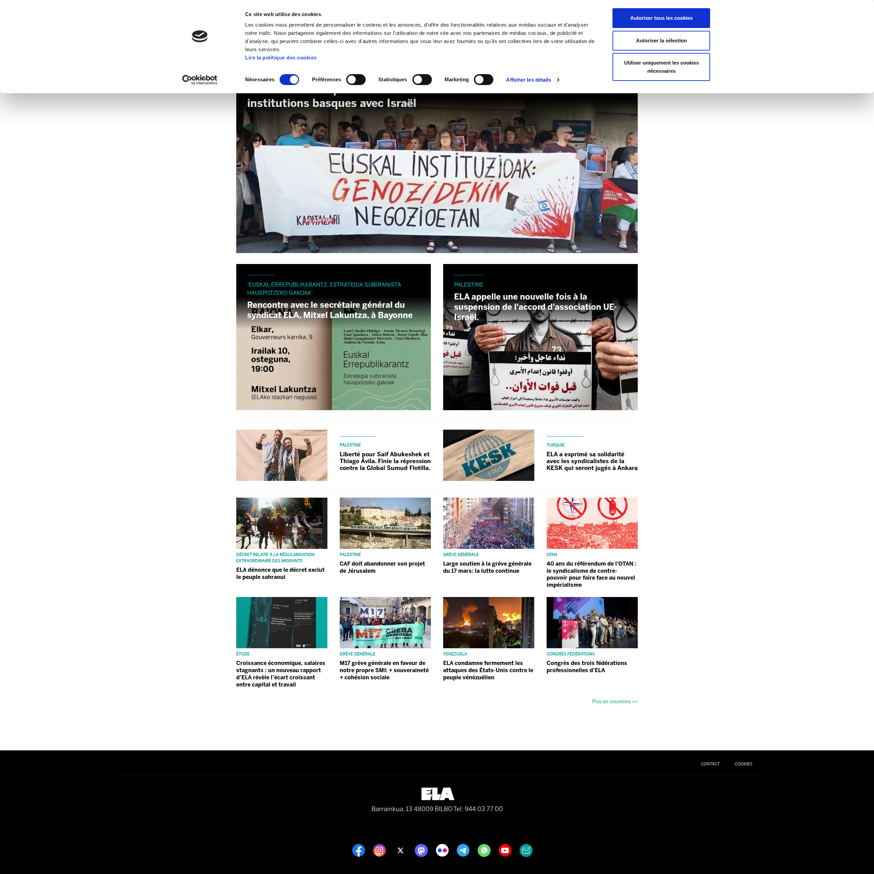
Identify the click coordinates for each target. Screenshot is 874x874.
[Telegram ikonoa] (463, 850)
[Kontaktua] (526, 850)
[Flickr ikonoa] (443, 850)
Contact (710, 764)
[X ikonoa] (401, 850)
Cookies (743, 764)
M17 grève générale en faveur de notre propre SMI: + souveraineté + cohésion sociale (384, 670)
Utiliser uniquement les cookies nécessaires (661, 67)
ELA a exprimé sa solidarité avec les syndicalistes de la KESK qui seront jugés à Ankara (592, 461)
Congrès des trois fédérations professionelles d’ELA (587, 667)
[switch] (356, 79)
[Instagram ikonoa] (380, 850)
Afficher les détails (528, 80)
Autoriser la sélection (661, 40)
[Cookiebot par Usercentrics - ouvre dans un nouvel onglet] (200, 80)
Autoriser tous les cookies (661, 18)
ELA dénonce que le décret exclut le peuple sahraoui (280, 573)
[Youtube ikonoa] (505, 850)
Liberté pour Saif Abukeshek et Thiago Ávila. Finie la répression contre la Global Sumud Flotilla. (385, 461)
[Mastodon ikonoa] (422, 850)
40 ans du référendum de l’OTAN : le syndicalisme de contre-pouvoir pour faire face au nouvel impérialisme (591, 574)
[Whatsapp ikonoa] (484, 850)
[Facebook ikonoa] (359, 850)
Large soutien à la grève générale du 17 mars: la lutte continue (487, 567)
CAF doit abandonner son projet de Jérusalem (382, 567)
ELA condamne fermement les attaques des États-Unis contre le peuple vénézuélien (488, 670)
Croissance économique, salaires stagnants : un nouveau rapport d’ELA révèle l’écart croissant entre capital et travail (280, 674)
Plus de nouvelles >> (615, 701)
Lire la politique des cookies (281, 57)
